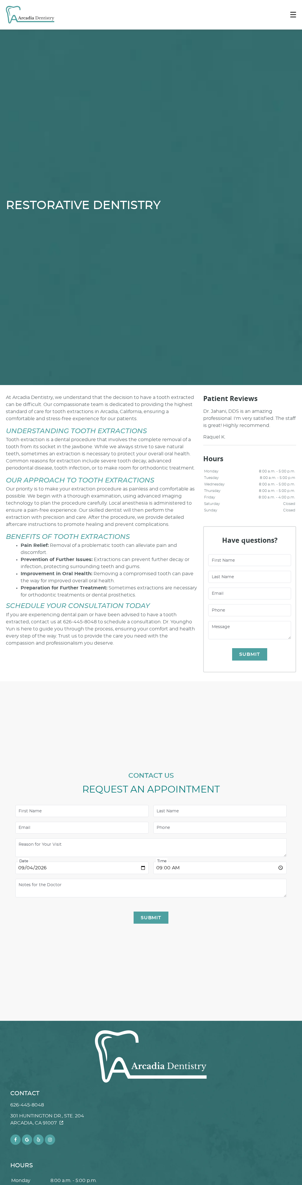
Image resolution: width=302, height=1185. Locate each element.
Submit (249, 654)
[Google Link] (27, 1140)
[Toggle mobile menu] (293, 14)
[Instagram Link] (50, 1140)
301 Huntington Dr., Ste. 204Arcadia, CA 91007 (47, 1119)
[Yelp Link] (38, 1140)
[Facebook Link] (15, 1140)
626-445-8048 (27, 1105)
